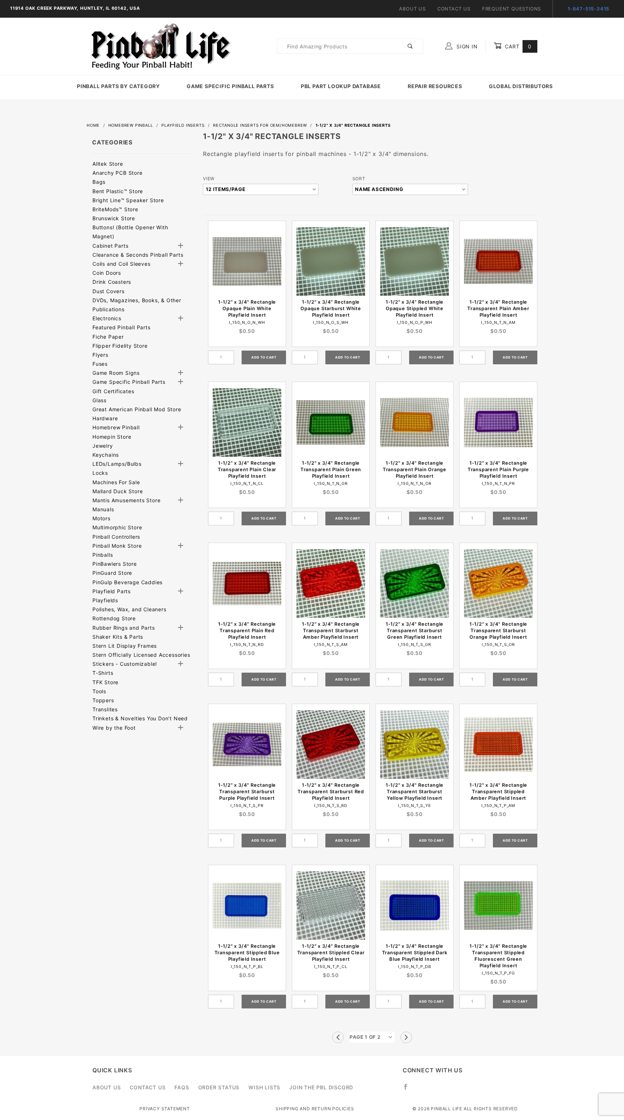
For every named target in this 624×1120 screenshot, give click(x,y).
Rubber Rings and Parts (123, 628)
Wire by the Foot (114, 728)
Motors (101, 518)
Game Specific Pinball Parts (230, 86)
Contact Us (454, 9)
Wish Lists (264, 1087)
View (208, 178)
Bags (98, 182)
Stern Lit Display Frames (124, 646)
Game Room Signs (116, 373)
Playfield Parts (111, 591)
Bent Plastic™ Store (117, 191)
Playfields (105, 600)
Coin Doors (106, 273)
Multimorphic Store (117, 527)
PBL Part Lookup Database (341, 86)
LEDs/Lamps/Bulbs (117, 464)
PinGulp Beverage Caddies (127, 582)
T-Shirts (102, 673)
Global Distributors (521, 86)
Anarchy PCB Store (117, 173)
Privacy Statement (164, 1108)
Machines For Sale (116, 482)
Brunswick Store (113, 218)
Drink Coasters (111, 282)
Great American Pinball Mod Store (136, 409)
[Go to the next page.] (406, 1037)
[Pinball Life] (159, 46)
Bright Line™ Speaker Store (128, 200)
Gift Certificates (113, 391)
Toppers (103, 700)
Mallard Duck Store (117, 491)
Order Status (219, 1087)
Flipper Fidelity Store (120, 346)
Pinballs (102, 555)
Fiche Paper (108, 337)
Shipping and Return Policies (315, 1108)
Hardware (105, 418)
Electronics (106, 318)
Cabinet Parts (110, 246)
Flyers (100, 355)
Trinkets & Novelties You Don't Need (140, 718)
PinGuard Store (112, 573)
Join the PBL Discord (321, 1087)
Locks (100, 473)
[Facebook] (409, 1089)
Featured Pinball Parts (121, 327)
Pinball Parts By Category (118, 86)
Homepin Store (111, 437)
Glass (99, 400)
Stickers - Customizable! (124, 664)
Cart (517, 46)
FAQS (181, 1087)
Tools (99, 691)
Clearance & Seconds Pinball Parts (137, 255)
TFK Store (105, 682)
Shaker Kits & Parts (117, 637)
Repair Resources (435, 86)
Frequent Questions (511, 9)
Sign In (466, 46)
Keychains (105, 455)
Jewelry (102, 446)
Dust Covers (108, 291)
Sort (358, 178)
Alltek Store (107, 164)
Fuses (100, 364)
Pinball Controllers (116, 537)
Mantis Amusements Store (126, 500)
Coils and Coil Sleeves (121, 264)
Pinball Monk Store (117, 546)
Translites (105, 709)
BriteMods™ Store (115, 209)
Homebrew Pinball (116, 427)
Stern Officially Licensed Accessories (141, 655)
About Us (412, 9)
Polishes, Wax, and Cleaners (129, 609)
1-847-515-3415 (588, 9)
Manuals (103, 509)
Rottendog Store (114, 618)
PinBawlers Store (114, 564)
